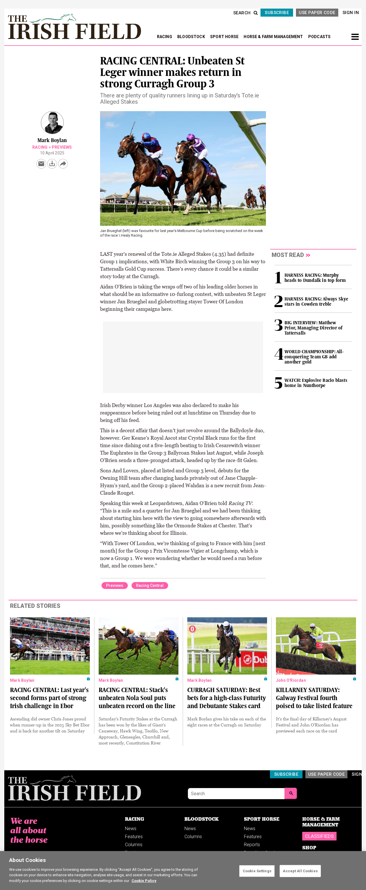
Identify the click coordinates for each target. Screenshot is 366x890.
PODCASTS (319, 36)
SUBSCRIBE (277, 12)
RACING (165, 36)
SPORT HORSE (224, 36)
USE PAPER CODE (317, 12)
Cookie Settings (257, 871)
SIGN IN (351, 12)
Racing (39, 147)
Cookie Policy (144, 880)
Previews (62, 147)
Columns (133, 844)
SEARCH (242, 12)
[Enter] (291, 793)
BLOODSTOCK (191, 36)
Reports (252, 844)
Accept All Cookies (300, 871)
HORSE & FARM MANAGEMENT (274, 36)
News (130, 828)
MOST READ (288, 255)
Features (134, 836)
